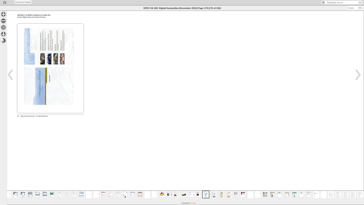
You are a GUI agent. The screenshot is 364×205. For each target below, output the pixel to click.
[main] (185, 108)
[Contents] (3, 27)
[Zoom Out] (3, 21)
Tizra (192, 203)
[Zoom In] (3, 14)
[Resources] (3, 34)
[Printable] (3, 40)
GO (360, 2)
